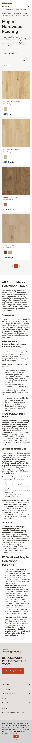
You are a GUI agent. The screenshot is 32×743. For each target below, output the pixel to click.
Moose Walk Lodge (10, 197)
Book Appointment (14, 671)
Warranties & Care (8, 694)
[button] (8, 66)
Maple (5, 66)
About (4, 698)
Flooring (16, 13)
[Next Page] (19, 266)
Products (5, 685)
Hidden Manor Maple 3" (11, 101)
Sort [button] (24, 60)
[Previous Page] (12, 266)
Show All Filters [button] (9, 54)
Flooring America (6, 13)
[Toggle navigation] (28, 6)
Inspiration (6, 689)
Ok (16, 736)
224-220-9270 (6, 6)
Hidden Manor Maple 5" (11, 149)
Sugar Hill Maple (9, 245)
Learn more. (13, 733)
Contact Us (6, 703)
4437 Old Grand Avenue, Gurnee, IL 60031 (13, 712)
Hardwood (24, 13)
